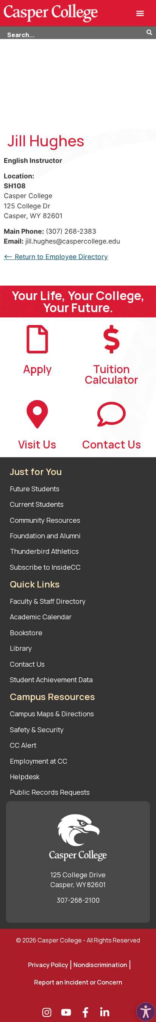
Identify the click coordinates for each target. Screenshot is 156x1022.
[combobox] (73, 33)
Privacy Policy (48, 965)
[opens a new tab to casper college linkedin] (107, 1012)
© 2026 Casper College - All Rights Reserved (78, 940)
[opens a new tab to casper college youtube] (68, 1012)
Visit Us (37, 444)
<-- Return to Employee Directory (56, 257)
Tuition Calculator (111, 374)
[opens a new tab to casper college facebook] (87, 1012)
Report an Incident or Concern (78, 982)
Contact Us (111, 444)
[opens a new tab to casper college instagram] (49, 1012)
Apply (37, 369)
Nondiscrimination (100, 965)
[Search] (151, 33)
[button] (140, 13)
